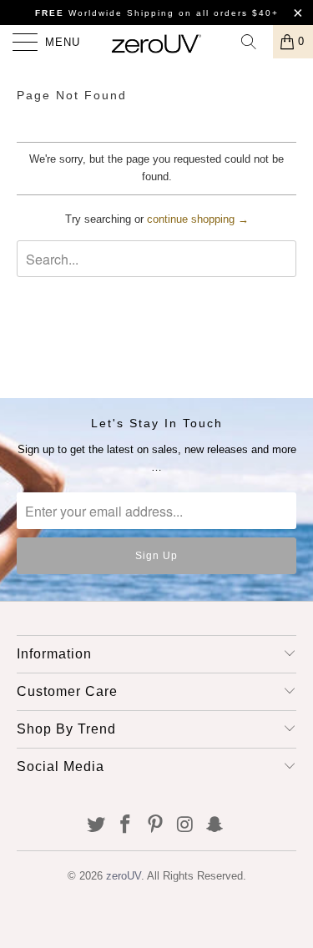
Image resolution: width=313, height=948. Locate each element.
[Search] (255, 41)
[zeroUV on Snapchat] (215, 825)
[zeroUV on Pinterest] (156, 825)
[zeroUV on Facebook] (126, 825)
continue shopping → (198, 219)
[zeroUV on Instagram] (185, 825)
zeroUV (123, 876)
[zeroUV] (156, 41)
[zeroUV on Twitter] (96, 825)
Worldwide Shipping (104, 13)
